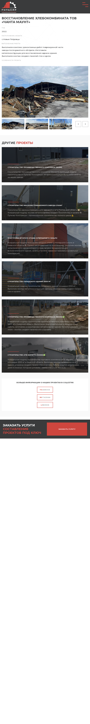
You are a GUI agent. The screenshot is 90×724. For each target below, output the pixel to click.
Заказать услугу (67, 429)
